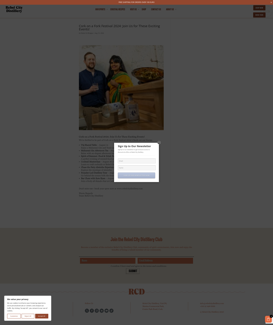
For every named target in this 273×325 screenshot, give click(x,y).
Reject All (28, 316)
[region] (27, 308)
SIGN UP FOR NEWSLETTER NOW (137, 175)
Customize (14, 316)
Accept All (41, 316)
